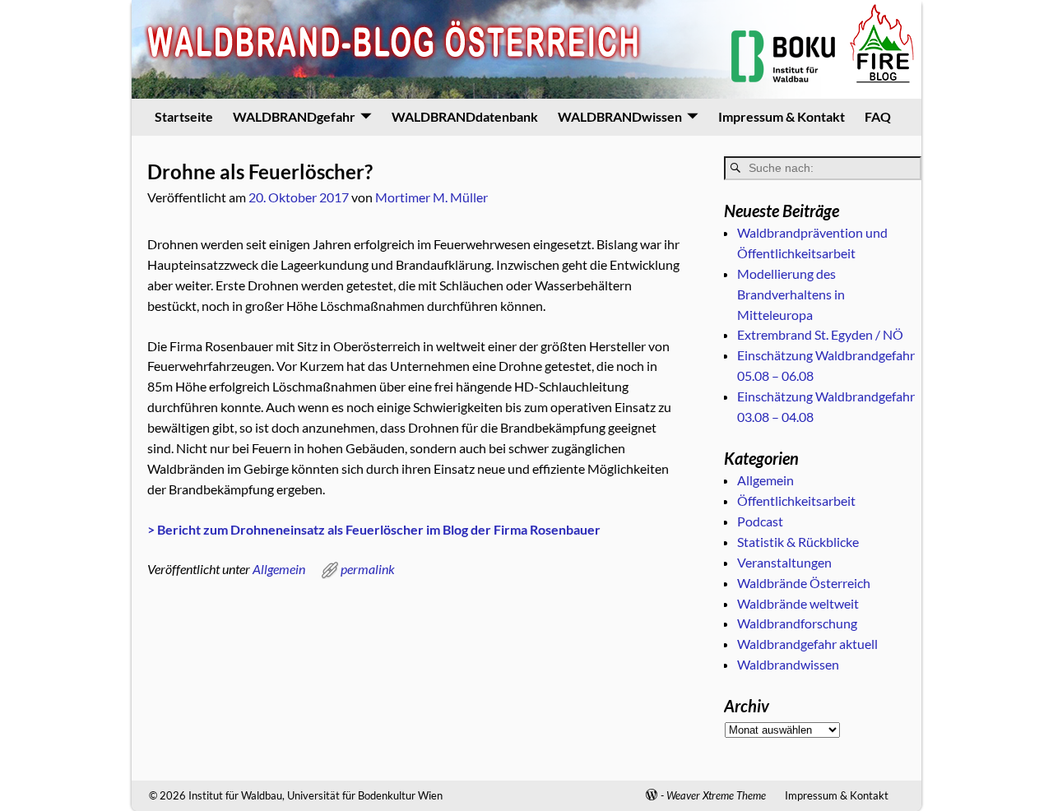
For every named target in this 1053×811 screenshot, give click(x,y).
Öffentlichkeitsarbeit (796, 500)
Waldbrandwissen (788, 664)
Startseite (184, 116)
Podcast (760, 521)
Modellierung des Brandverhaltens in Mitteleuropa (791, 294)
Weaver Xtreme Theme (716, 795)
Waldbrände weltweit (798, 603)
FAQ (878, 116)
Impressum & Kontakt (781, 116)
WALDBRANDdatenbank (465, 116)
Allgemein (279, 569)
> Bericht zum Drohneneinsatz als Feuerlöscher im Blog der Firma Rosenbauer (374, 529)
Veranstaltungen (784, 562)
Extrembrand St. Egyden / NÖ (820, 334)
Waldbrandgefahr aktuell (807, 643)
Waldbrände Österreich (803, 583)
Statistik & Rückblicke (798, 541)
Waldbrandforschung (797, 623)
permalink (368, 569)
